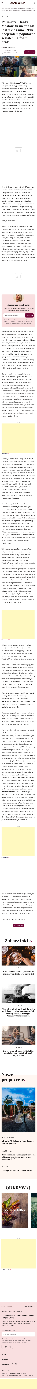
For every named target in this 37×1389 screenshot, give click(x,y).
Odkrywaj (5, 1359)
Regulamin (5, 1370)
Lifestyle (12, 8)
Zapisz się (29, 315)
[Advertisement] (17, 438)
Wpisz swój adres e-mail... (9, 1330)
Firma (4, 1354)
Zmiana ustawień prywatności (12, 1375)
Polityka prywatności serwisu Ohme (14, 1373)
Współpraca (28, 1375)
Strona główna (6, 8)
